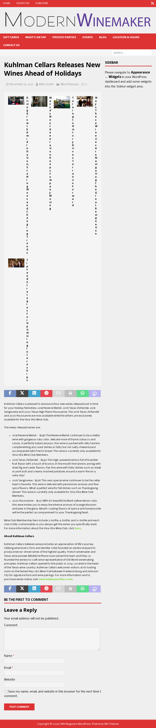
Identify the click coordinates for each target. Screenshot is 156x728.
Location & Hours (126, 37)
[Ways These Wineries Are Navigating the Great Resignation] (85, 101)
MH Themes (111, 724)
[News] (152, 3)
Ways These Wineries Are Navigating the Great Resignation (96, 166)
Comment (10, 625)
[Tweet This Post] (22, 393)
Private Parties (64, 37)
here (78, 528)
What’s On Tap (35, 37)
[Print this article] (71, 393)
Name (8, 656)
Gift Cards (11, 37)
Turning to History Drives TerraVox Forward (73, 151)
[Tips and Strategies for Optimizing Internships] (16, 263)
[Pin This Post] (46, 393)
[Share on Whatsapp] (83, 393)
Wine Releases (70, 84)
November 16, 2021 (21, 84)
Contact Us (11, 45)
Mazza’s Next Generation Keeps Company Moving (50, 153)
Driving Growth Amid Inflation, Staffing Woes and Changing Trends (27, 175)
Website (9, 679)
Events (87, 37)
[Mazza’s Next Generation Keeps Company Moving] (39, 101)
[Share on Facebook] (10, 393)
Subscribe (42, 3)
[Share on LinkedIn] (34, 393)
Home (6, 3)
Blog (102, 37)
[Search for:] (131, 52)
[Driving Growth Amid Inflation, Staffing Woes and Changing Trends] (16, 100)
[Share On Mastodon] (95, 393)
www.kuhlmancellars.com (55, 579)
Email (8, 668)
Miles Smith (46, 84)
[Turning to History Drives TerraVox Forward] (62, 102)
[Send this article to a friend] (58, 393)
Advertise (22, 3)
